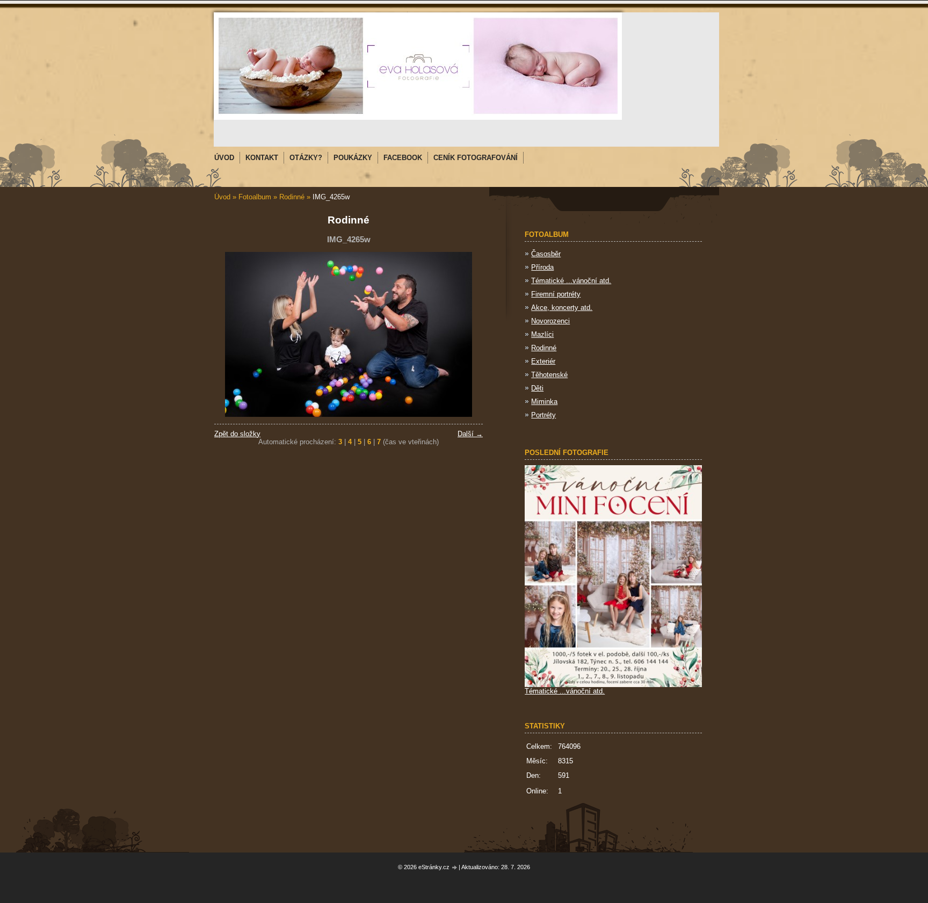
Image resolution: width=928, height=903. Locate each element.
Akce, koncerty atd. (561, 308)
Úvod (222, 197)
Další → (470, 434)
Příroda (542, 267)
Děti (537, 388)
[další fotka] (465, 334)
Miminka (544, 402)
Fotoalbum (254, 197)
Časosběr (546, 254)
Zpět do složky (237, 434)
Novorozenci (550, 321)
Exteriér (543, 361)
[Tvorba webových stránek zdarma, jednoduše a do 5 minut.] (455, 867)
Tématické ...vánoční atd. (571, 281)
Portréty (543, 415)
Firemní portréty (556, 294)
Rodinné (293, 197)
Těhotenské (549, 375)
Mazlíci (542, 334)
